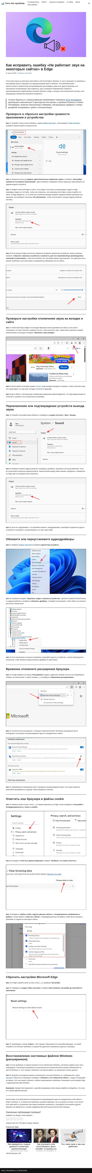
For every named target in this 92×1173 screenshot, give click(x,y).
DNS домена (32, 5)
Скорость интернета (56, 2)
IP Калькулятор (33, 2)
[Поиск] (89, 3)
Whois (77, 2)
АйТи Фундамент (74, 100)
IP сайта (70, 2)
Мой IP (44, 2)
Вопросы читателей (24, 73)
